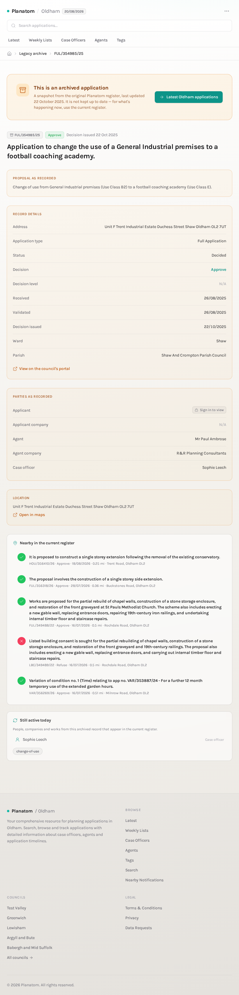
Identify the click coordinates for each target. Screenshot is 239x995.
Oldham (50, 11)
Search (131, 870)
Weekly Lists (40, 40)
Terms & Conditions (143, 907)
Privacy (132, 917)
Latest (14, 40)
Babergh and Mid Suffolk (29, 947)
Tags (121, 40)
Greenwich (16, 917)
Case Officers (73, 40)
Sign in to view (212, 410)
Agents (101, 40)
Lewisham (16, 927)
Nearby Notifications (144, 880)
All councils (17, 957)
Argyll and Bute (21, 937)
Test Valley (16, 907)
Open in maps (32, 514)
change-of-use (27, 751)
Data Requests (138, 927)
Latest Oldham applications (192, 96)
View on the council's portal (44, 368)
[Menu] (227, 11)
